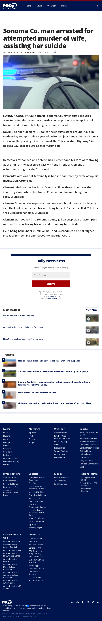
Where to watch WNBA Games (10, 581)
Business (7, 448)
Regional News (88, 473)
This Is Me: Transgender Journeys (38, 505)
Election (6, 464)
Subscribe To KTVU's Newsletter (37, 569)
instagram (88, 602)
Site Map (32, 574)
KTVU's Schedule (36, 556)
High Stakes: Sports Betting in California (37, 487)
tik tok (93, 602)
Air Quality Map (60, 441)
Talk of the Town (36, 501)
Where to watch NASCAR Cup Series (11, 554)
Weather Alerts (60, 432)
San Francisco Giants (89, 444)
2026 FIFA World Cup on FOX (89, 433)
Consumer (7, 452)
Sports (84, 428)
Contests (32, 439)
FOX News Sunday (11, 461)
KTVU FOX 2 (7, 52)
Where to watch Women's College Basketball (10, 575)
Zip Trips (32, 432)
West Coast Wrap (10, 458)
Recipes (32, 442)
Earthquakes (59, 448)
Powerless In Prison (11, 487)
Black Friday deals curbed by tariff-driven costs (23, 339)
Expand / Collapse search (97, 6)
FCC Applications (36, 580)
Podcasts (7, 455)
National (6, 436)
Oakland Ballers (86, 454)
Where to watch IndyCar (10, 560)
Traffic (31, 436)
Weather (59, 428)
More (63, 5)
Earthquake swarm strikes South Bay (18, 315)
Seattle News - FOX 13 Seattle (88, 489)
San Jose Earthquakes (89, 463)
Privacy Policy (54, 296)
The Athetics (85, 457)
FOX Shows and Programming (35, 552)
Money (58, 473)
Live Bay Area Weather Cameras (62, 437)
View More (91, 309)
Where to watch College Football (10, 545)
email (72, 602)
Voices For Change (37, 518)
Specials (33, 473)
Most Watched (11, 309)
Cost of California (10, 484)
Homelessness (9, 480)
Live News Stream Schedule (36, 561)
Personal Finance (61, 477)
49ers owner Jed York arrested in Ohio (37, 392)
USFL (82, 467)
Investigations (11, 473)
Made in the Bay (36, 492)
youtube (77, 602)
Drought (6, 442)
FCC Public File (35, 577)
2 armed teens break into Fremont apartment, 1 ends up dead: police (53, 371)
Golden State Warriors (89, 441)
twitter (98, 602)
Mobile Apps (34, 565)
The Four (33, 483)
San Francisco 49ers (88, 438)
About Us (34, 534)
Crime (5, 439)
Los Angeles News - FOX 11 (88, 478)
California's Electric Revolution (37, 478)
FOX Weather (60, 457)
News (16, 52)
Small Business (60, 484)
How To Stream (35, 538)
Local (5, 432)
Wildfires (6, 445)
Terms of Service (53, 298)
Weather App (59, 454)
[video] (92, 318)
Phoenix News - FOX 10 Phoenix (88, 484)
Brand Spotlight (35, 527)
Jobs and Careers (36, 544)
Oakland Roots (86, 451)
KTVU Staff (33, 541)
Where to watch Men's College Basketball (10, 567)
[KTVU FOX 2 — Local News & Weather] (12, 6)
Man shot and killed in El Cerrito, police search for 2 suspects (49, 361)
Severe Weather (61, 451)
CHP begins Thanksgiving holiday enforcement (23, 327)
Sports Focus (34, 498)
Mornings (34, 428)
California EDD (9, 477)
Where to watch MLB (12, 550)
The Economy (60, 480)
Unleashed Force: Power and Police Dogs (10, 492)
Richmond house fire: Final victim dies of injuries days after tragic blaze (54, 403)
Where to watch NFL (12, 541)
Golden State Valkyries (89, 448)
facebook (82, 602)
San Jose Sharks (86, 460)
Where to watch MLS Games (12, 587)
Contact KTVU (35, 548)
